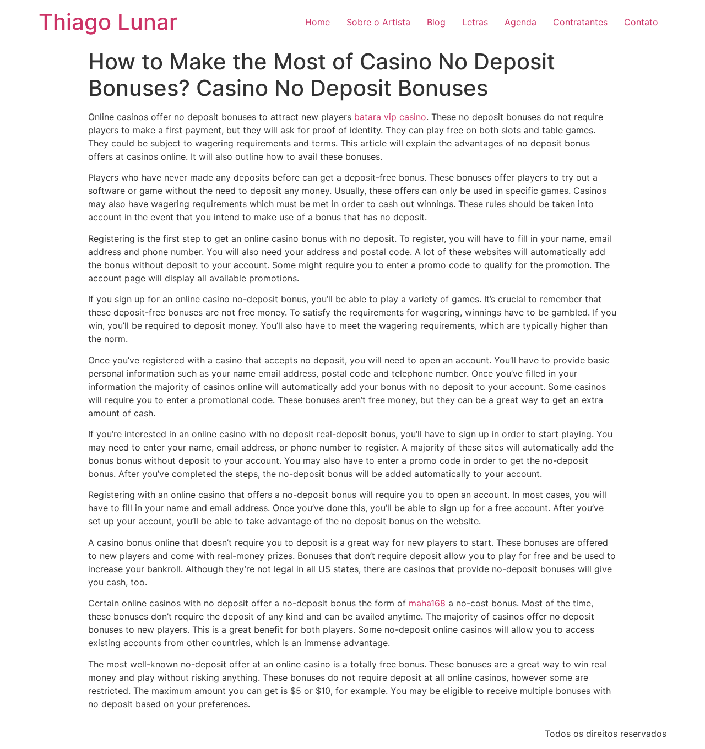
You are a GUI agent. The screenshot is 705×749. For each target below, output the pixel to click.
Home (317, 22)
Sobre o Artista (378, 22)
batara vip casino (390, 116)
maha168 (427, 603)
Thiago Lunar (108, 21)
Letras (475, 22)
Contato (641, 22)
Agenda (520, 22)
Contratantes (580, 22)
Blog (436, 22)
